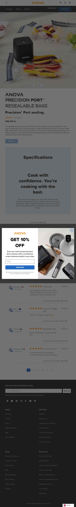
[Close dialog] (71, 230)
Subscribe (20, 267)
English (69, 505)
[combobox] (68, 505)
